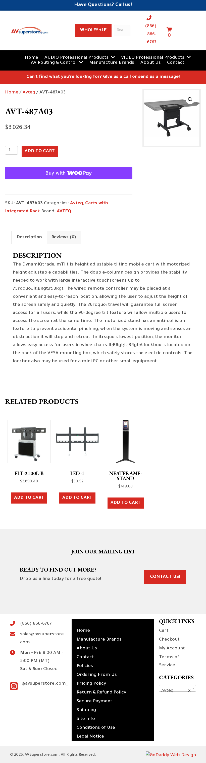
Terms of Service (169, 661)
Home (11, 92)
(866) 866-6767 (151, 34)
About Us (87, 648)
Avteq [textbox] (176, 690)
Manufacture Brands (99, 639)
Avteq (29, 92)
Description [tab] (29, 237)
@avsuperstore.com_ (45, 683)
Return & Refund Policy (101, 692)
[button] (190, 99)
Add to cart (40, 151)
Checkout (169, 639)
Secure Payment (94, 701)
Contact (85, 657)
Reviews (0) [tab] (63, 237)
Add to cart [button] (29, 498)
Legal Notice (90, 736)
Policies (85, 666)
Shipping (86, 710)
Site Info (86, 719)
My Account (172, 648)
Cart (164, 631)
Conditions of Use (96, 728)
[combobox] (177, 688)
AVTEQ (64, 211)
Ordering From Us (97, 675)
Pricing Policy (91, 683)
